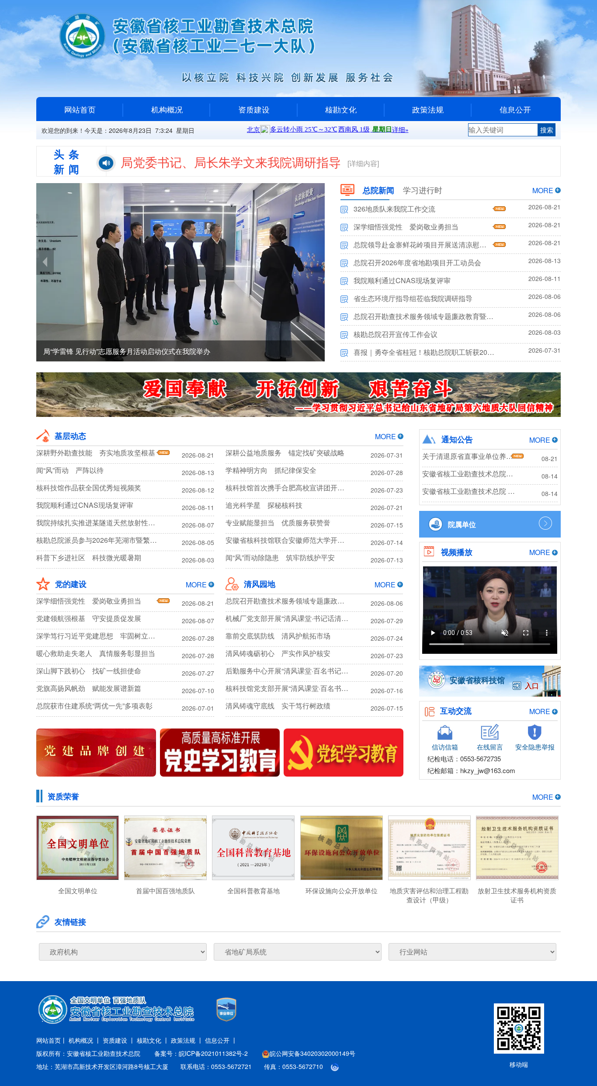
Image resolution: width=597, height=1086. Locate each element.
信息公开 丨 (221, 1040)
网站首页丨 (51, 1040)
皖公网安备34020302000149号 (312, 1053)
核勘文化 (341, 109)
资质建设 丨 (119, 1040)
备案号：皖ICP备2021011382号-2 (201, 1053)
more (542, 190)
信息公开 (515, 109)
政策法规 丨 (187, 1040)
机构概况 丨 (85, 1040)
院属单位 (462, 524)
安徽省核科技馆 (477, 680)
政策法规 (428, 109)
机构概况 (167, 109)
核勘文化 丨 (153, 1040)
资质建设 (254, 109)
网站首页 (80, 109)
